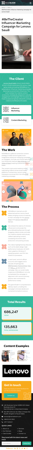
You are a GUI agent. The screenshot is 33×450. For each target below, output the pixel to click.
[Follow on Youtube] (24, 448)
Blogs (20, 431)
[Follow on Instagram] (17, 448)
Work (9, 7)
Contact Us (22, 433)
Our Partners (7, 431)
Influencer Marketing (15, 109)
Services (21, 428)
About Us (6, 428)
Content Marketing (18, 120)
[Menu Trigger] (30, 3)
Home (3, 7)
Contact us (10, 395)
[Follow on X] (20, 448)
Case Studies (7, 433)
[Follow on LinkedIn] (15, 448)
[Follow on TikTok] (22, 448)
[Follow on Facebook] (27, 448)
